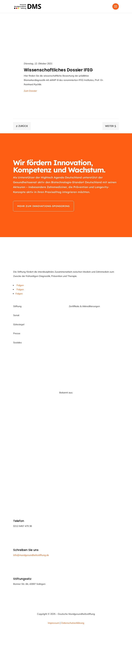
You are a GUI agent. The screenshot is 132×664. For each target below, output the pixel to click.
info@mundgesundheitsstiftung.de (31, 555)
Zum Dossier (30, 90)
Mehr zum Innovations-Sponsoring (43, 206)
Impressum (54, 622)
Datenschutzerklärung (72, 622)
